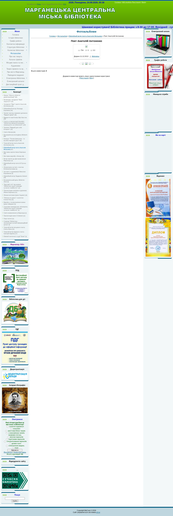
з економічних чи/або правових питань (16, 434)
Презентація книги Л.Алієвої (13, 216)
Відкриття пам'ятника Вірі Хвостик (15, 117)
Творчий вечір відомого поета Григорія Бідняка (14, 232)
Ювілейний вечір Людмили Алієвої (15, 176)
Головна (118, 2)
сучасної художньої (16, 426)
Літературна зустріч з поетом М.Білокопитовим (14, 168)
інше (16, 448)
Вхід (91, 78)
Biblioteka (95, 56)
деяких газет (16, 443)
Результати (8, 452)
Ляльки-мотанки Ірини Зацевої (14, 195)
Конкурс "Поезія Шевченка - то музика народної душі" (14, 139)
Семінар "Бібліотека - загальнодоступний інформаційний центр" (15, 222)
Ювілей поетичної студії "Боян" (14, 236)
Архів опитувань (20, 452)
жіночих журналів (16, 437)
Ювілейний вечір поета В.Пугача (15, 163)
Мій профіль (127, 2)
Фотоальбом (62, 36)
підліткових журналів (16, 439)
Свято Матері (8, 132)
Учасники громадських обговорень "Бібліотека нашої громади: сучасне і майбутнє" (16, 208)
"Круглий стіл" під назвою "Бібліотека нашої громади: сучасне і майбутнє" (13, 186)
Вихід (144, 2)
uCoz (98, 512)
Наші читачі (8, 218)
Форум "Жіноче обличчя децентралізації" (12, 96)
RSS (64, 4)
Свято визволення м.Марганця (14, 213)
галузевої (16, 429)
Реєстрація (136, 2)
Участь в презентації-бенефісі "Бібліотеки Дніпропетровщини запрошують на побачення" (14, 123)
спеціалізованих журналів (16, 441)
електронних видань (16, 446)
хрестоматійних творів (16, 431)
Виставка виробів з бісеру (12, 156)
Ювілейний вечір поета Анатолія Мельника (85, 36)
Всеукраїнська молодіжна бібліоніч (15, 135)
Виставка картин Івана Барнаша (15, 152)
